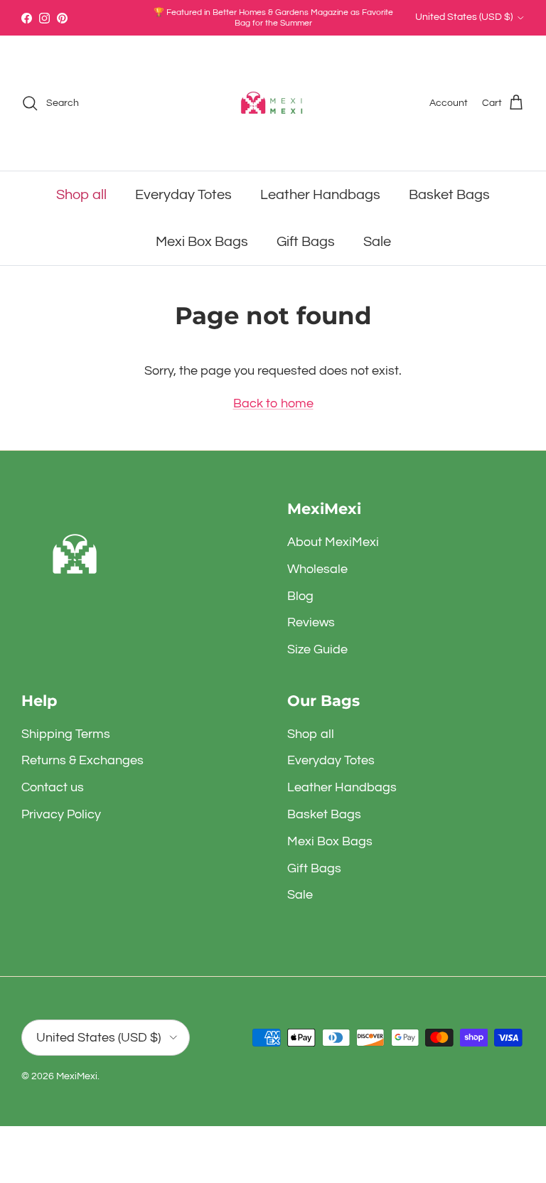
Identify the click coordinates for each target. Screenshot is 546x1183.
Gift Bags (306, 242)
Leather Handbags (320, 195)
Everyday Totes (183, 195)
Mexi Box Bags (202, 242)
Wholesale (317, 569)
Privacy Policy (61, 814)
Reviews (311, 622)
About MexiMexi (333, 542)
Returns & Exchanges (82, 760)
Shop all (81, 195)
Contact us (52, 787)
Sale (377, 242)
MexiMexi (76, 1076)
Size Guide (317, 649)
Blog (300, 596)
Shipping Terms (65, 734)
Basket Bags (449, 195)
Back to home (273, 403)
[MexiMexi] (273, 103)
